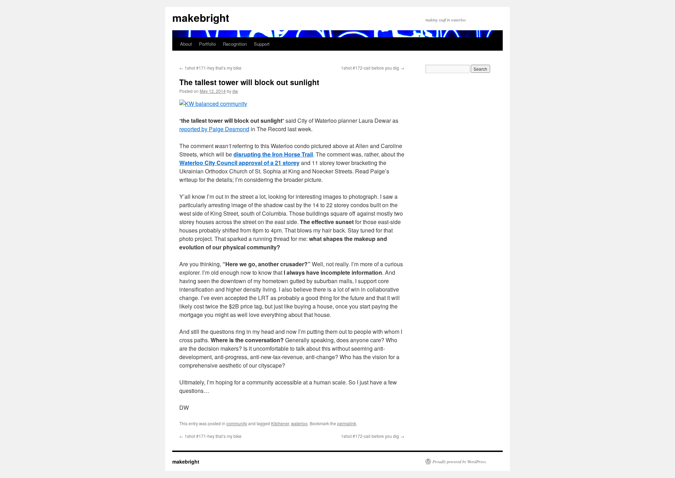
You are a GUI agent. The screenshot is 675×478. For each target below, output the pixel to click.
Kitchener (280, 423)
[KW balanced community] (213, 104)
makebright (200, 17)
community (236, 423)
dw (235, 91)
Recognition (235, 43)
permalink (346, 423)
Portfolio (207, 43)
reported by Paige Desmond (214, 129)
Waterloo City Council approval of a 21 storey (239, 163)
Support (262, 43)
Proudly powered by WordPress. (459, 461)
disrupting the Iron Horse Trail (273, 154)
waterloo (299, 423)
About (186, 43)
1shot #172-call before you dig (372, 68)
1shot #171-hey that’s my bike (210, 68)
